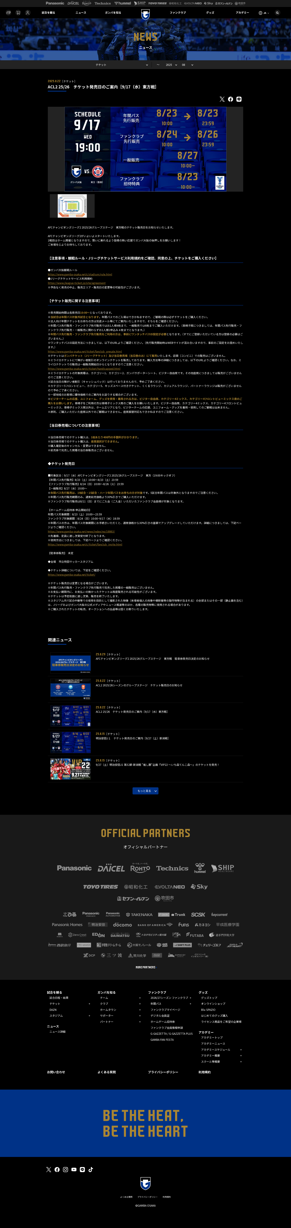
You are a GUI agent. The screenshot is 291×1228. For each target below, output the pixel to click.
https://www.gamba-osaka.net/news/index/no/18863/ (81, 531)
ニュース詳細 (58, 1031)
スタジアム (56, 1015)
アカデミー (242, 12)
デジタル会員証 (160, 1015)
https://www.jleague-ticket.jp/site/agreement (77, 283)
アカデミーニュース (213, 1043)
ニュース (81, 12)
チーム (104, 998)
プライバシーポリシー (163, 1072)
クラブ (104, 1004)
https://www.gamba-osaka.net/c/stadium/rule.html (80, 274)
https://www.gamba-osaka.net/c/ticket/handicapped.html (84, 369)
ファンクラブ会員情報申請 (167, 1028)
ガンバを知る (113, 12)
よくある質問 (107, 1072)
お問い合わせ (56, 1072)
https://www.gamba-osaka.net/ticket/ (71, 574)
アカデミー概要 (210, 1055)
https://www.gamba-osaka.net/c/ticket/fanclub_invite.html (85, 544)
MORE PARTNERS (145, 967)
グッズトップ (209, 998)
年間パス (156, 1004)
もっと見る (144, 791)
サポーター (107, 1015)
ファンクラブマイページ (165, 1010)
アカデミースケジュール (215, 1049)
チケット (55, 1004)
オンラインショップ (213, 1004)
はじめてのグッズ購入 (214, 1015)
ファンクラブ (178, 12)
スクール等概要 (210, 1061)
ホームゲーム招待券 (163, 1022)
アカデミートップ (212, 1037)
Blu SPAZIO (208, 1010)
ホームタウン (108, 1010)
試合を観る (48, 12)
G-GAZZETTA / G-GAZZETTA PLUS (172, 1033)
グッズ (210, 12)
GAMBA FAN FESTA (162, 1040)
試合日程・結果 (59, 998)
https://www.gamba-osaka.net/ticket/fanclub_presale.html (85, 351)
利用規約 (205, 1072)
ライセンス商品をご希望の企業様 (221, 1022)
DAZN (53, 1010)
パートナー (107, 1022)
